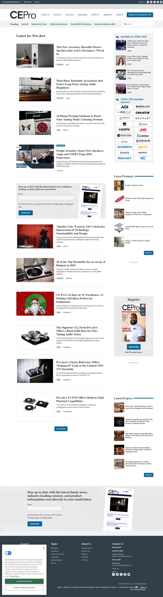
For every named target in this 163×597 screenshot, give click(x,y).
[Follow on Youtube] (161, 2)
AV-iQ (37, 2)
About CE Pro (86, 551)
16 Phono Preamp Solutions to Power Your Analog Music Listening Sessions (79, 117)
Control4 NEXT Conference (81, 24)
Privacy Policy (14, 576)
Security (53, 563)
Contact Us (115, 568)
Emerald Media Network (11, 2)
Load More (61, 429)
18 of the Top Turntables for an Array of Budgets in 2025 (80, 263)
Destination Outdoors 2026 (104, 24)
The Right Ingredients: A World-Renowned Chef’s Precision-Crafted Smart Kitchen (138, 463)
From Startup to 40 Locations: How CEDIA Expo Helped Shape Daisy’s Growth (139, 86)
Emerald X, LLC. (129, 584)
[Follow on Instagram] (158, 2)
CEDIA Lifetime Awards (59, 24)
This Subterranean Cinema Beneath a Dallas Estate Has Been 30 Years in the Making (139, 435)
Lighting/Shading (56, 560)
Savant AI (25, 24)
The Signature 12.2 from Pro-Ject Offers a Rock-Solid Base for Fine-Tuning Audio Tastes (77, 330)
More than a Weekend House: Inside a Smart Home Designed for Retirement (139, 407)
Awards (107, 15)
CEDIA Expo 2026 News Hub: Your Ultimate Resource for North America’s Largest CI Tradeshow (138, 44)
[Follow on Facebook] (148, 2)
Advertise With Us (87, 548)
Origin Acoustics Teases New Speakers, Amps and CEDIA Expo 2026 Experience (80, 154)
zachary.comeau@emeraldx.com (122, 556)
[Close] (43, 548)
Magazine (85, 554)
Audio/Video (55, 557)
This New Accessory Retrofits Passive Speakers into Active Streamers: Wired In (80, 50)
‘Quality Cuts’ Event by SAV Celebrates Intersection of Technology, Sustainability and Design (80, 229)
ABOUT (59, 587)
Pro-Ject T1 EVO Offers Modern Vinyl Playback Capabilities (80, 399)
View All (148, 253)
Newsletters (85, 557)
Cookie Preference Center (24, 588)
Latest (44, 15)
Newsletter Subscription (140, 15)
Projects (70, 15)
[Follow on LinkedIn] (151, 2)
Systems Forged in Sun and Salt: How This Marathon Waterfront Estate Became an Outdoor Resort (139, 421)
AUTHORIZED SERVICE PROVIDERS (82, 587)
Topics (56, 15)
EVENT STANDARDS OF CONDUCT (106, 587)
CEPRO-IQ (85, 560)
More (119, 15)
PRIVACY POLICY (139, 589)
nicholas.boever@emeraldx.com (122, 565)
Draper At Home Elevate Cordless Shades (137, 241)
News (58, 130)
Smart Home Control (57, 554)
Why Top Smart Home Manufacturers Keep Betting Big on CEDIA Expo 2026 (139, 72)
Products (60, 64)
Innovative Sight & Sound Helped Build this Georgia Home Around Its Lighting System (138, 449)
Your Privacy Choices (126, 587)
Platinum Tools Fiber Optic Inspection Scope (139, 199)
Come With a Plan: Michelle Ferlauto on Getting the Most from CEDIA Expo (137, 58)
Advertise (27, 2)
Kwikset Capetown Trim (134, 185)
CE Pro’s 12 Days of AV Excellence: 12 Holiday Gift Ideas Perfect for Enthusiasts (79, 298)
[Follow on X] (154, 2)
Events (94, 15)
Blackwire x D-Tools (39, 24)
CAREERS (66, 587)
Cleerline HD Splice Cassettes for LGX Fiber (139, 227)
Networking (54, 548)
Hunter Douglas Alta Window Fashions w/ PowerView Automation (138, 213)
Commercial (54, 551)
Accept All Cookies (24, 581)
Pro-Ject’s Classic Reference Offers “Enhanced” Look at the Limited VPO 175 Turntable (79, 365)
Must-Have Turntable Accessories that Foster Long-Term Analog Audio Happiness (79, 84)
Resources (82, 15)
